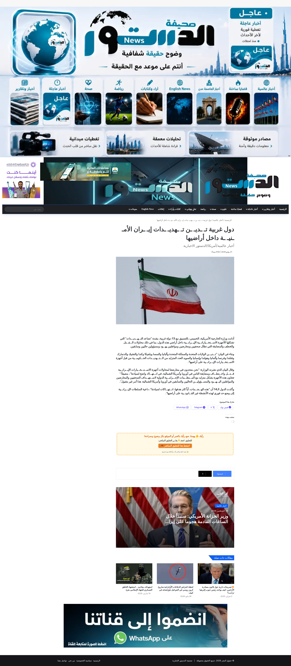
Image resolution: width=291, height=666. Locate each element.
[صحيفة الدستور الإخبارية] (242, 180)
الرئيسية (283, 209)
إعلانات (161, 209)
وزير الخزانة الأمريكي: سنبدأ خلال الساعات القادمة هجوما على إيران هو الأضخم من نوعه (196, 521)
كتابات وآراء (175, 209)
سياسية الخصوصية (84, 660)
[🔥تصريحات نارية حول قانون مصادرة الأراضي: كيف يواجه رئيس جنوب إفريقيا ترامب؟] (216, 573)
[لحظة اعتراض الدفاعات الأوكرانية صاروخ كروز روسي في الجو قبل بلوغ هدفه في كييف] (175, 573)
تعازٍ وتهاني (191, 209)
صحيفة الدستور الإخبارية (182, 660)
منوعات (133, 209)
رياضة (203, 209)
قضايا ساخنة (236, 209)
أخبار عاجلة (253, 209)
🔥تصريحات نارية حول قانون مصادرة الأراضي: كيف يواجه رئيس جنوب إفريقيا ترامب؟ (217, 590)
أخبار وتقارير (269, 209)
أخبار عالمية (218, 220)
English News (148, 209)
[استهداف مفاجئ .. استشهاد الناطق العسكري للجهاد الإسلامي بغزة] (134, 573)
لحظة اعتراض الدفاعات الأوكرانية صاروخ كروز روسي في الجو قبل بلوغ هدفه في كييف (175, 590)
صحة (214, 209)
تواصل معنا (62, 660)
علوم (224, 209)
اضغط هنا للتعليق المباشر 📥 (175, 445)
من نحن (71, 660)
